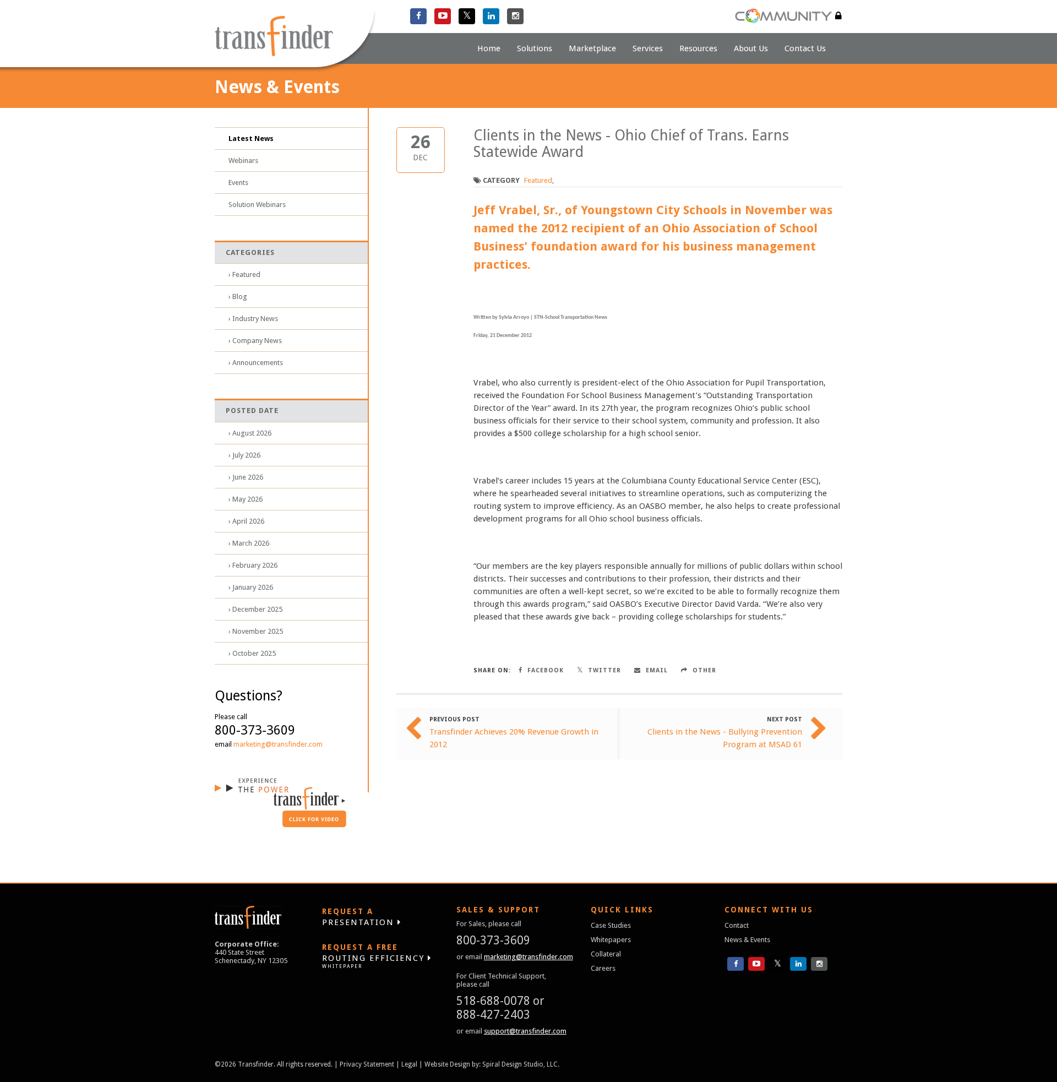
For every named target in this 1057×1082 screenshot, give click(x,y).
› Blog (237, 296)
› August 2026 (249, 433)
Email (656, 670)
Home (488, 48)
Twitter (603, 670)
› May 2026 (245, 499)
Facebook (544, 670)
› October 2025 (252, 653)
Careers (603, 968)
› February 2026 (252, 565)
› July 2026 (244, 455)
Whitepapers (611, 940)
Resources (698, 48)
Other (703, 670)
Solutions (534, 48)
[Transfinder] (294, 37)
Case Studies (611, 925)
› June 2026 (245, 477)
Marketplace (592, 48)
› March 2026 (248, 543)
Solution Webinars (257, 204)
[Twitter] (467, 16)
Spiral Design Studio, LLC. (520, 1064)
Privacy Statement (367, 1064)
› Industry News (253, 318)
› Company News (255, 340)
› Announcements (255, 362)
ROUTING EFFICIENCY (375, 956)
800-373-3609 (493, 940)
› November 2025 (255, 631)
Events (238, 182)
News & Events (747, 940)
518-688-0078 (493, 1001)
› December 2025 (255, 609)
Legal (409, 1064)
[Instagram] (515, 16)
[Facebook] (418, 16)
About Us (751, 48)
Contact (736, 925)
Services (648, 48)
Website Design (447, 1064)
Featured (538, 180)
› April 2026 (246, 521)
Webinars (243, 160)
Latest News (251, 138)
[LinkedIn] (491, 16)
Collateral (606, 954)
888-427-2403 (493, 1014)
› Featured (244, 274)
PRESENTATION (359, 917)
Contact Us (805, 48)
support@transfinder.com (525, 1031)
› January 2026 (250, 587)
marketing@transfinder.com (278, 744)
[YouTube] (442, 16)
